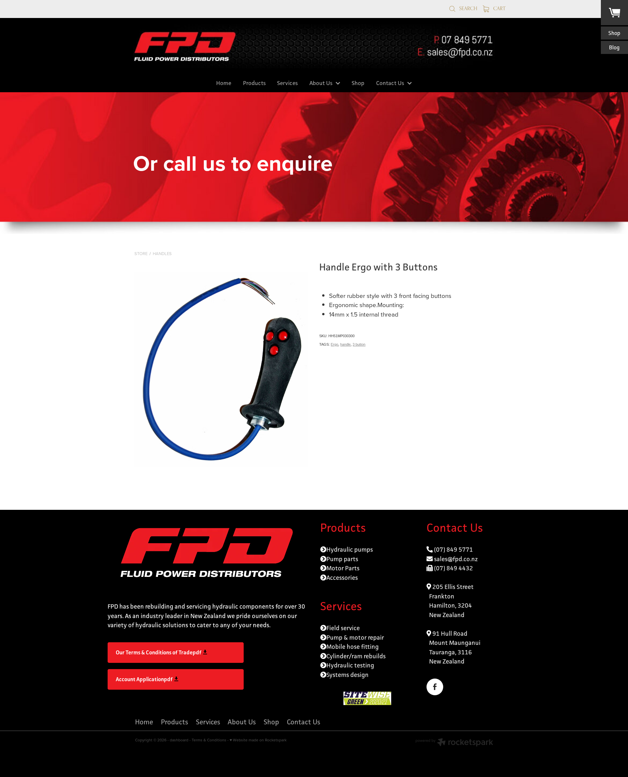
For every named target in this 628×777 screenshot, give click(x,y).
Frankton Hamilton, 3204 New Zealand (449, 605)
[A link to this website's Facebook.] (435, 687)
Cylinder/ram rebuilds (356, 656)
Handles (162, 253)
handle (345, 344)
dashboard (179, 740)
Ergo (334, 344)
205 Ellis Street (452, 587)
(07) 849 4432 (453, 568)
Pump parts (342, 559)
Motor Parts (342, 568)
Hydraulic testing (350, 665)
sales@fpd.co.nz (456, 559)
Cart (498, 8)
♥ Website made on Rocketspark (258, 740)
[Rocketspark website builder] (454, 743)
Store (141, 253)
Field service (343, 628)
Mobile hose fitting (352, 646)
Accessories (342, 577)
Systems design (347, 675)
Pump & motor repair (355, 637)
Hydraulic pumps (349, 549)
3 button (359, 344)
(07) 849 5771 (453, 549)
